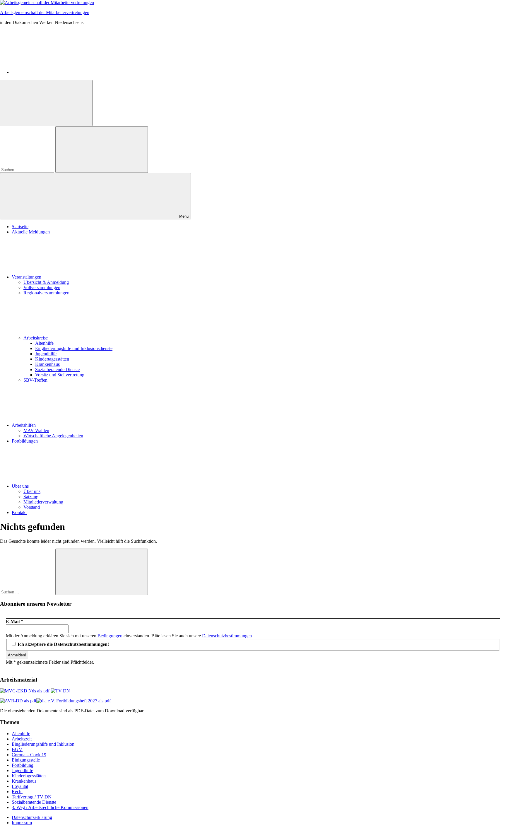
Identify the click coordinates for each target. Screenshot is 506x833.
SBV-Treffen (35, 380)
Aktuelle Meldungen (31, 231)
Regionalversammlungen (46, 292)
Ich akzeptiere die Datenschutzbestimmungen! (62, 644)
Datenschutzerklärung (32, 817)
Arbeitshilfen (24, 425)
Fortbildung (22, 765)
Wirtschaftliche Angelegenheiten (53, 435)
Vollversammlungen (41, 287)
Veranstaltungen (26, 276)
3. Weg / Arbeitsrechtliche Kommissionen (50, 807)
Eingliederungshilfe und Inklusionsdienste (73, 348)
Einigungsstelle (26, 759)
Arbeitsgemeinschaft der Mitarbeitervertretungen (44, 12)
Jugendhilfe (46, 353)
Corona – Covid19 (29, 754)
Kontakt (19, 512)
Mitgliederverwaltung (43, 501)
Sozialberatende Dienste (57, 369)
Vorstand (31, 507)
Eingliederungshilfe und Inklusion (43, 744)
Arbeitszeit (22, 738)
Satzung (30, 496)
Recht (17, 791)
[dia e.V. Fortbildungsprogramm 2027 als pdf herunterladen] (73, 700)
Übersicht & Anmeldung (46, 282)
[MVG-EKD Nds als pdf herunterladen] (24, 690)
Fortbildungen (25, 440)
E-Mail (14, 621)
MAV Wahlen (36, 430)
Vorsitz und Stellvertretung (59, 374)
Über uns (20, 486)
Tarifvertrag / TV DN (32, 796)
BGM (17, 749)
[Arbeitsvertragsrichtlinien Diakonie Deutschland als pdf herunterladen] (18, 700)
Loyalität (20, 786)
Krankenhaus (47, 364)
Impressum (22, 822)
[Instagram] (56, 72)
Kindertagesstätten (52, 358)
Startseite (20, 226)
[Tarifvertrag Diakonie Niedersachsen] (60, 690)
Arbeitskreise (35, 337)
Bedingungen (110, 635)
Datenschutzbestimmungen (227, 635)
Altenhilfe (44, 343)
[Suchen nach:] (27, 169)
